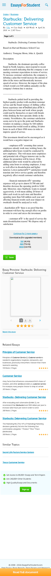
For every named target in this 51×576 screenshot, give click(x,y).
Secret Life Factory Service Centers (18, 452)
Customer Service (12, 376)
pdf (21, 244)
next (40, 320)
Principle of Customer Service (19, 352)
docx (21, 246)
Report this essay (9, 332)
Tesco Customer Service (13, 462)
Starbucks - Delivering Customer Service (24, 397)
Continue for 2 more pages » (25, 233)
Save (11, 257)
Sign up (25, 489)
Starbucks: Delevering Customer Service (24, 418)
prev (11, 320)
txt (22, 241)
